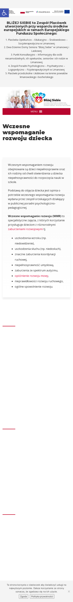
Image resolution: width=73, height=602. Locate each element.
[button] (34, 111)
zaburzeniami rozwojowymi (25, 229)
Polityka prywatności (42, 596)
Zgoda (23, 596)
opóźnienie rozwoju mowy (31, 276)
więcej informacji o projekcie (22, 557)
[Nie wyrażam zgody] (68, 591)
